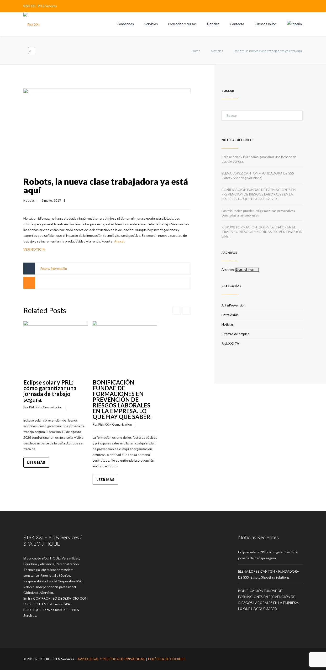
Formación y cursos (182, 24)
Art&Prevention (233, 305)
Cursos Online (265, 24)
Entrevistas (230, 315)
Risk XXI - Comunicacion (46, 407)
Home (196, 51)
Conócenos (125, 24)
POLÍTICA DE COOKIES (166, 659)
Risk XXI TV (230, 343)
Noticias (213, 24)
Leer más (36, 462)
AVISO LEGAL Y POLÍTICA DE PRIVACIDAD (111, 659)
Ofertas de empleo (235, 334)
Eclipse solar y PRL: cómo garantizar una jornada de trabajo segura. (49, 391)
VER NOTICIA (34, 249)
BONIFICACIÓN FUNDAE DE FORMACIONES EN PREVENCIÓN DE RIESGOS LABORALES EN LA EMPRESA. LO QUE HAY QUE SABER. (122, 399)
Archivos (228, 269)
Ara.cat (119, 241)
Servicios (151, 24)
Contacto (237, 24)
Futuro (44, 268)
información (59, 268)
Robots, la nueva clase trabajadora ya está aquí (105, 185)
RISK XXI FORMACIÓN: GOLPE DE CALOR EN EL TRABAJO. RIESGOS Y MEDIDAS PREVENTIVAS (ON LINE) (261, 231)
